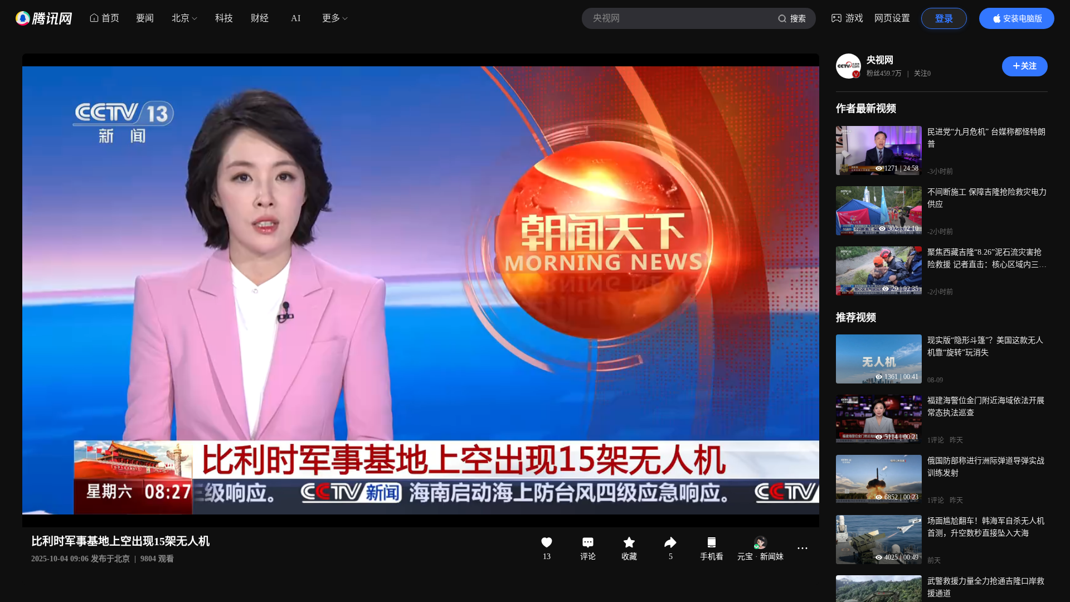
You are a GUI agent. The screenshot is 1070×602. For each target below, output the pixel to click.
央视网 (880, 60)
